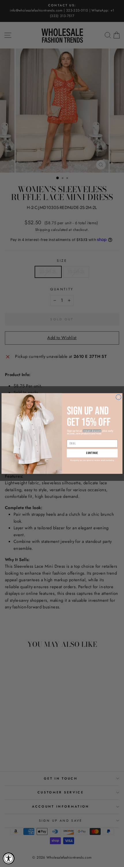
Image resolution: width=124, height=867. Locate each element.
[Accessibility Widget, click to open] (8, 858)
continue (92, 453)
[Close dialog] (118, 397)
